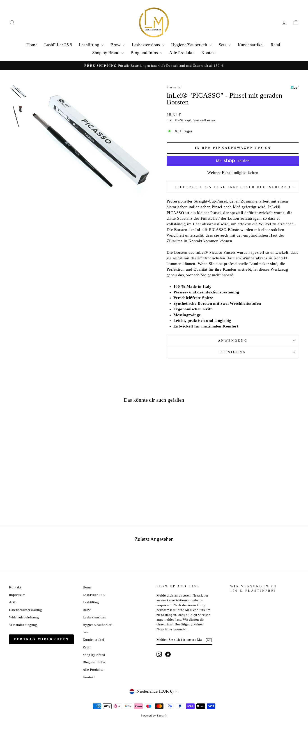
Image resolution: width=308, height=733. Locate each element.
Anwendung (233, 340)
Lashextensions (146, 44)
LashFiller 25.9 (58, 44)
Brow (116, 44)
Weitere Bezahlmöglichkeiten (232, 172)
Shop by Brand (106, 52)
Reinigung (233, 352)
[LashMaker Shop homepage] (154, 22)
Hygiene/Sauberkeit (190, 44)
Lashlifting (89, 44)
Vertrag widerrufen (41, 639)
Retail (276, 44)
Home (31, 44)
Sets (223, 44)
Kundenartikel (251, 44)
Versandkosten (204, 120)
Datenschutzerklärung (25, 610)
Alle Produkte (182, 52)
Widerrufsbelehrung (24, 617)
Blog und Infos (145, 52)
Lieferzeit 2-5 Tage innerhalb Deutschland (233, 187)
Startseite (173, 87)
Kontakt (208, 52)
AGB (12, 602)
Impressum (17, 595)
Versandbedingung (23, 625)
